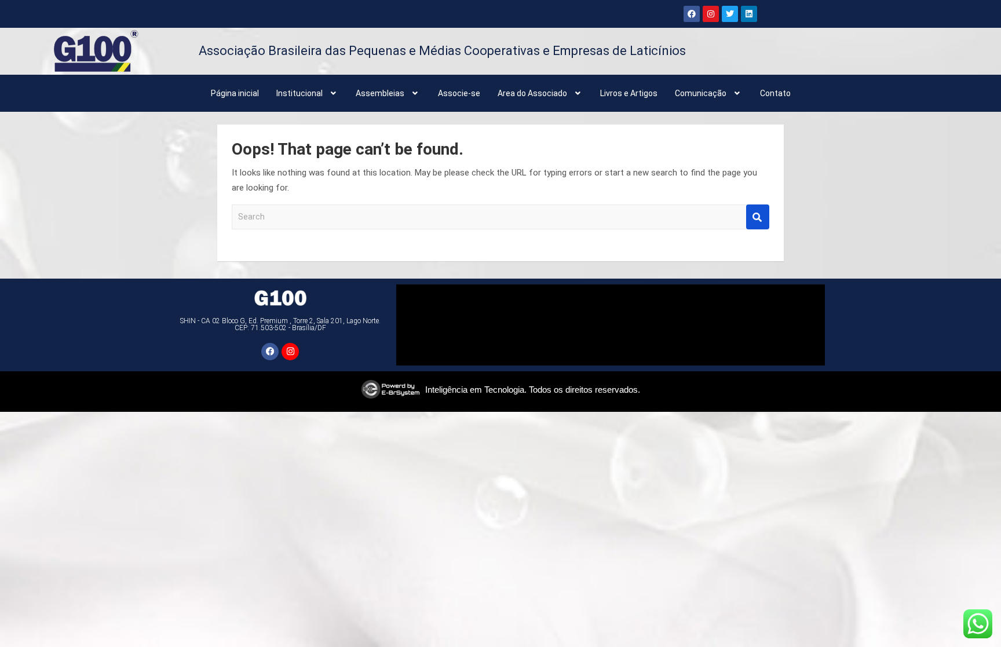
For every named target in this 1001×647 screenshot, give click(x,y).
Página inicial (235, 93)
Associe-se (459, 93)
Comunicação (700, 93)
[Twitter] (730, 14)
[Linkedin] (749, 14)
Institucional (299, 93)
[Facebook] (692, 14)
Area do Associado (532, 93)
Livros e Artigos (628, 93)
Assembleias (380, 93)
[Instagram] (711, 14)
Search (757, 216)
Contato (775, 93)
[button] (308, 93)
